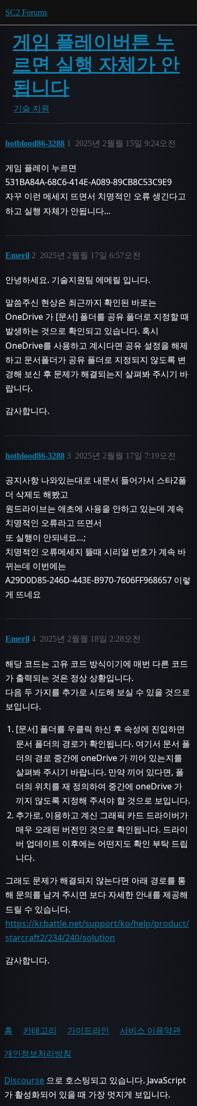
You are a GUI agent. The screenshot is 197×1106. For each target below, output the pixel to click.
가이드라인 (88, 1030)
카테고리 (40, 1030)
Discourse (24, 1080)
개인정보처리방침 (37, 1053)
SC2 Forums (26, 12)
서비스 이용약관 (150, 1030)
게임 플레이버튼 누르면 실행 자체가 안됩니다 (96, 64)
